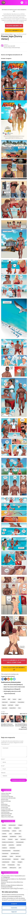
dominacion (17, 833)
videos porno (13, 867)
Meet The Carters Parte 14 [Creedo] (14, 687)
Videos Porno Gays (6, 815)
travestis (4, 867)
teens (13, 862)
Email (2, 766)
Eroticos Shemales (6, 801)
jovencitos (11, 845)
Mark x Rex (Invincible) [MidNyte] (13, 684)
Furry (2, 802)
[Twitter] (14, 679)
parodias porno (15, 853)
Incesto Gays (4, 807)
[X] (5, 679)
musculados (21, 702)
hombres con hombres (7, 842)
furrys (3, 839)
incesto (4, 845)
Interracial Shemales (6, 813)
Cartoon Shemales (6, 793)
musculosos (5, 853)
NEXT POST (23, 713)
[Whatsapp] (11, 679)
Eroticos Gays (8, 34)
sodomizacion (5, 862)
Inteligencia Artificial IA (7, 810)
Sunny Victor (13, 708)
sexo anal (4, 708)
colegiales (16, 828)
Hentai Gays (4, 804)
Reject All (14, 912)
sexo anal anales (6, 859)
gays (20, 699)
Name (2, 759)
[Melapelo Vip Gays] (3, 2)
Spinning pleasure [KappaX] (12, 689)
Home (2, 34)
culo (20, 830)
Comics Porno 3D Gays (7, 796)
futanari (10, 839)
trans (3, 864)
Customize (14, 908)
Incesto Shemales (6, 809)
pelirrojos (10, 705)
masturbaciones (6, 850)
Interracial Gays (16, 47)
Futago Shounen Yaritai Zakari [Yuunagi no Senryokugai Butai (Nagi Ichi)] (12, 889)
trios (19, 708)
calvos (14, 699)
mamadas (12, 702)
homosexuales (19, 842)
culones (4, 833)
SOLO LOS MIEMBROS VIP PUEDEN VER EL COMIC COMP (14, 661)
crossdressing (5, 830)
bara (10, 828)
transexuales (11, 864)
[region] (14, 902)
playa (17, 705)
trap (18, 864)
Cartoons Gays (5, 795)
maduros (4, 847)
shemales (16, 859)
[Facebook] (2, 679)
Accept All (14, 903)
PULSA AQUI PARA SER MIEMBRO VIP (14, 668)
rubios (11, 856)
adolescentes (12, 825)
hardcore (23, 839)
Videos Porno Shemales (7, 817)
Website (3, 772)
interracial (4, 702)
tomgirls (20, 862)
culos (10, 833)
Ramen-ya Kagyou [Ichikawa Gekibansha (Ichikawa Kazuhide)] (12, 886)
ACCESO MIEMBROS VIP (14, 30)
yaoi (20, 867)
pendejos (4, 856)
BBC (9, 699)
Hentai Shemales (5, 806)
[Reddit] (8, 679)
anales (4, 699)
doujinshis (4, 836)
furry (20, 836)
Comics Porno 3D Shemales (8, 798)
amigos (20, 825)
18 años (4, 825)
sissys (22, 859)
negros (4, 705)
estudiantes (13, 836)
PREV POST (5, 713)
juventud (19, 845)
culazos (14, 830)
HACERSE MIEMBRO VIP (14, 26)
